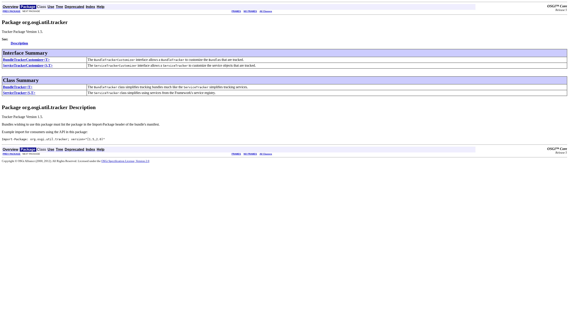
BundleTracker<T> (17, 87)
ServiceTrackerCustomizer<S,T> (28, 65)
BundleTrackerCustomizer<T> (26, 60)
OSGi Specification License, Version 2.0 (125, 161)
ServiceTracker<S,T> (19, 93)
